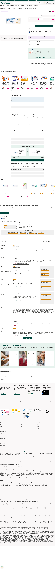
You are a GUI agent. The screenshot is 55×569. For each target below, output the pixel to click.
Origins (38, 426)
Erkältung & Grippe (14, 8)
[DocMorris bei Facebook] (36, 410)
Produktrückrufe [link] (2, 438)
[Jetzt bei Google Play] (48, 393)
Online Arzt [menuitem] (26, 5)
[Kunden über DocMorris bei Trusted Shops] (50, 411)
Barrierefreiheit (2, 443)
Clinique (38, 424)
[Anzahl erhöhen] (32, 25)
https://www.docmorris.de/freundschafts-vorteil (16, 475)
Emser (38, 44)
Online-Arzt (2, 426)
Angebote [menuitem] (7, 5)
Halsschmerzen (20, 8)
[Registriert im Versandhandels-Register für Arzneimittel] (30, 410)
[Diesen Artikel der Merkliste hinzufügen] (54, 26)
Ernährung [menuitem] (22, 5)
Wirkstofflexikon (21, 429)
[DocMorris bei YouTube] (40, 410)
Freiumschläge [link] (2, 429)
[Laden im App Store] (48, 391)
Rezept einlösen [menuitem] (36, 5)
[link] (24, 416)
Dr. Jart (38, 429)
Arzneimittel (20, 424)
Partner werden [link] (2, 445)
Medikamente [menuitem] (12, 5)
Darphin (38, 428)
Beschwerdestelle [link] (3, 436)
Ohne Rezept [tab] (35, 16)
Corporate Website (3, 451)
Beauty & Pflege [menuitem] (17, 5)
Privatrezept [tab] (48, 16)
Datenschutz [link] (17, 451)
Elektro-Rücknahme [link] (29, 451)
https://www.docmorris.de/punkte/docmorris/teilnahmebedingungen (27, 501)
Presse (8, 451)
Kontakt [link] (1, 440)
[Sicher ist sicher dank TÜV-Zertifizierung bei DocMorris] (24, 410)
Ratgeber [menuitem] (30, 5)
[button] (40, 58)
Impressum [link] (38, 451)
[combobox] (27, 3)
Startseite (1, 8)
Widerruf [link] (13, 451)
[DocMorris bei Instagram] (38, 410)
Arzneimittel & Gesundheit (7, 8)
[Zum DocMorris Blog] (35, 410)
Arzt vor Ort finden (48, 57)
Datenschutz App (22, 451)
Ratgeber (20, 428)
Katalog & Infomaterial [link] (3, 431)
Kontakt (34, 451)
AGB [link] (10, 451)
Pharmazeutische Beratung (4, 424)
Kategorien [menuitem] (2, 5)
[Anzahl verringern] (29, 25)
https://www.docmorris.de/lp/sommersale (31, 466)
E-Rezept (1, 428)
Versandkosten (2, 433)
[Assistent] (2, 567)
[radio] (29, 18)
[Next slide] (53, 83)
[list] (13, 21)
